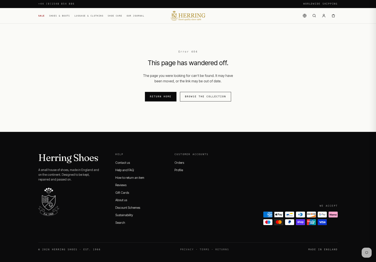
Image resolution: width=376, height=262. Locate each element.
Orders (179, 162)
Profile (179, 170)
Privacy (187, 249)
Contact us (122, 162)
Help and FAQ (124, 170)
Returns (222, 249)
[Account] (323, 15)
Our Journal (135, 16)
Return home (160, 96)
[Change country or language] (304, 15)
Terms (205, 249)
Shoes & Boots (59, 16)
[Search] (314, 15)
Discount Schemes (127, 207)
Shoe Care (115, 16)
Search (120, 222)
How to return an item (129, 177)
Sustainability (124, 215)
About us (121, 200)
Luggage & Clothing (88, 16)
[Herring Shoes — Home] (188, 16)
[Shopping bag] (333, 15)
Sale (41, 16)
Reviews (120, 185)
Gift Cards (122, 192)
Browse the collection (205, 96)
